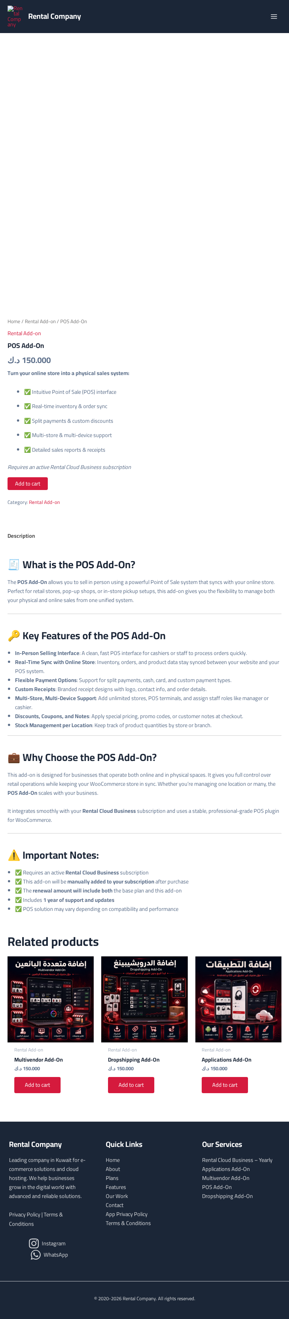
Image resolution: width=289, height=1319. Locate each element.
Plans (112, 1178)
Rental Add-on (40, 321)
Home (14, 321)
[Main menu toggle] (273, 16)
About (113, 1169)
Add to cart (27, 483)
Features (116, 1187)
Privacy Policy (24, 1214)
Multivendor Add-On (225, 1178)
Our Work (117, 1196)
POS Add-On (217, 1187)
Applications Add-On (226, 1169)
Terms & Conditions (128, 1223)
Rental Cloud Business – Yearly (237, 1160)
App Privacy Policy (127, 1214)
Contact (114, 1205)
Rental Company (54, 16)
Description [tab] (21, 536)
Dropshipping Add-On (227, 1196)
